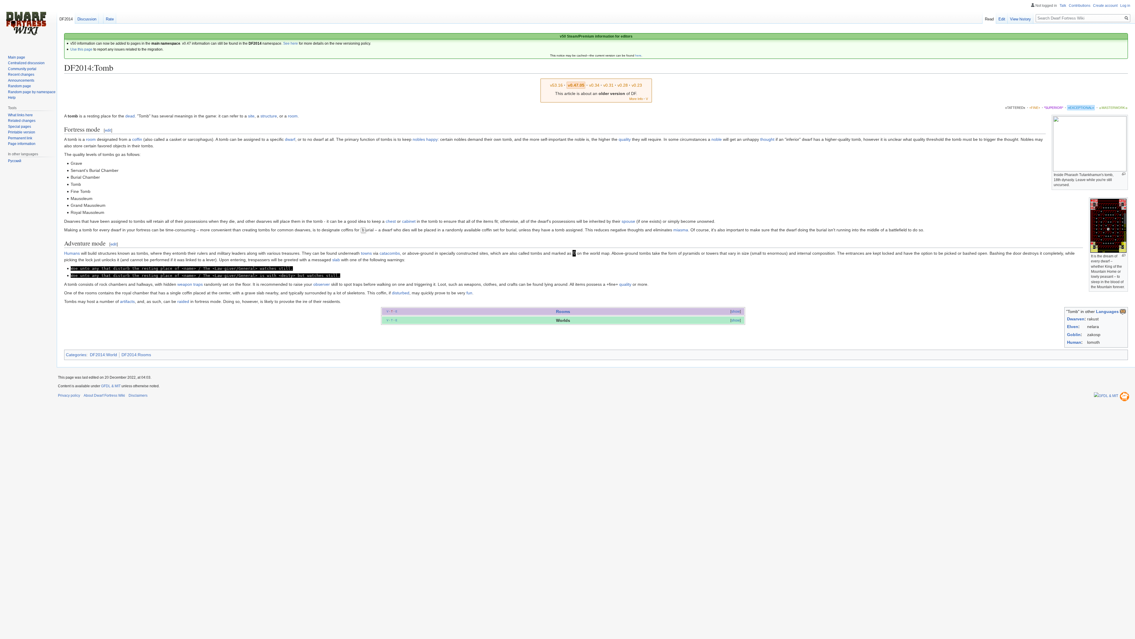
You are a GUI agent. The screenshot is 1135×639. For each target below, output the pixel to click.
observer (321, 284)
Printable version (21, 132)
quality (625, 139)
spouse (628, 221)
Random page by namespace (32, 92)
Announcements (21, 80)
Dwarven (1075, 319)
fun (469, 293)
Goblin (1074, 334)
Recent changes (21, 74)
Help (12, 98)
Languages (1107, 311)
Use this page (81, 49)
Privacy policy (69, 395)
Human (1074, 342)
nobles (419, 139)
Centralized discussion (26, 63)
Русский (14, 161)
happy (432, 139)
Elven (1072, 326)
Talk (1063, 6)
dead (130, 116)
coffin (137, 139)
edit (108, 130)
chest (391, 221)
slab (336, 259)
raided (183, 301)
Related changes (21, 121)
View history (1020, 19)
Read (989, 19)
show (735, 311)
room (293, 116)
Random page (19, 86)
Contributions (1079, 6)
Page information (21, 144)
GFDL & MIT (111, 386)
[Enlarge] (1123, 174)
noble (716, 139)
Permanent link (20, 138)
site (251, 116)
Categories (76, 354)
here (638, 55)
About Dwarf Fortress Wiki (104, 395)
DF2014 (66, 19)
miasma (680, 229)
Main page (16, 57)
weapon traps (190, 284)
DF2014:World (103, 354)
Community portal (22, 69)
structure (268, 116)
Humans (72, 253)
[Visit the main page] (26, 23)
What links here (20, 115)
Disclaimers (138, 395)
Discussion (86, 19)
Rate (110, 19)
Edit (1001, 19)
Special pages (19, 127)
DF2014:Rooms (136, 354)
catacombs (390, 253)
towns (366, 253)
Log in (1125, 6)
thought (767, 139)
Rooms (563, 311)
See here (290, 43)
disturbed (400, 293)
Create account (1105, 6)
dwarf (290, 139)
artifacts (127, 301)
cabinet (409, 221)
